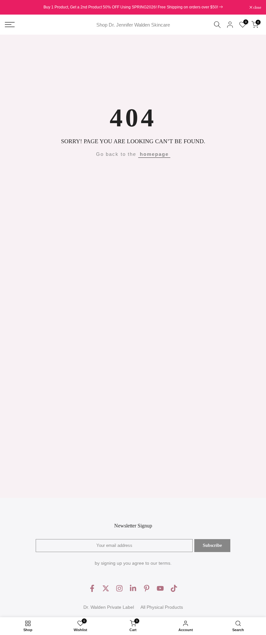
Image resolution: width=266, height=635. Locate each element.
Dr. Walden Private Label (108, 607)
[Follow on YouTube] (160, 588)
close (12, 7)
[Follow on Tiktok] (173, 588)
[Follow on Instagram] (119, 588)
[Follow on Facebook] (92, 588)
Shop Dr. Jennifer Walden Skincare (133, 24)
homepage (154, 154)
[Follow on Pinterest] (146, 588)
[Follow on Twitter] (105, 588)
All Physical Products (161, 607)
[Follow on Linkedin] (133, 588)
